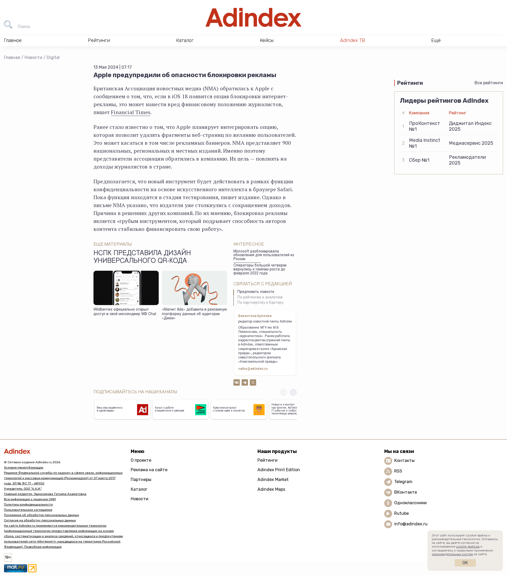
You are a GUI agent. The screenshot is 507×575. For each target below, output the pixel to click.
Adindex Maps (271, 489)
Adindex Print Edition (278, 469)
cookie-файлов (468, 546)
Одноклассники (410, 502)
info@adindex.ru (411, 523)
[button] (293, 392)
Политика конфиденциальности (28, 504)
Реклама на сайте (149, 469)
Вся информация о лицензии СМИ (30, 499)
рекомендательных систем (452, 554)
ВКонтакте (405, 492)
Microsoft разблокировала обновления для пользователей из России (263, 255)
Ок (465, 562)
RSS (398, 471)
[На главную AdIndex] (253, 17)
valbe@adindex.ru (253, 369)
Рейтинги (267, 460)
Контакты (404, 460)
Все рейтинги (489, 82)
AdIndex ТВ (352, 40)
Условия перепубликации (23, 467)
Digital (53, 57)
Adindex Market (273, 479)
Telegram (403, 481)
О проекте (141, 460)
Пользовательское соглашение (28, 510)
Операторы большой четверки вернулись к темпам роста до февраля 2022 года (260, 269)
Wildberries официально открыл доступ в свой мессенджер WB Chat (124, 312)
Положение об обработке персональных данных (41, 515)
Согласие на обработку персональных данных (40, 520)
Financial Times (130, 112)
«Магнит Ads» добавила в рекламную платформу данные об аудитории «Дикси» (194, 314)
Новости (33, 57)
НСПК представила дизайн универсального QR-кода (142, 257)
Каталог (139, 489)
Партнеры (141, 479)
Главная (12, 57)
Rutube (401, 513)
